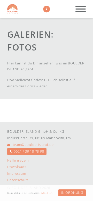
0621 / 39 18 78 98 (29, 151)
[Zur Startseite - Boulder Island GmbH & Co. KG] (12, 9)
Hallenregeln (18, 160)
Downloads (16, 166)
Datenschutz (17, 180)
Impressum (16, 173)
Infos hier (46, 193)
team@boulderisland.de (32, 144)
